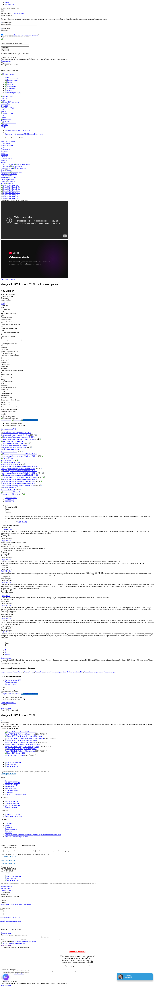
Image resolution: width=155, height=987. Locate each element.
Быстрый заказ (6, 420)
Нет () (24, 522)
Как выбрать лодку (14, 93)
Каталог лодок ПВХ (12, 801)
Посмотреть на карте (8, 774)
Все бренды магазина (12, 805)
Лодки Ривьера (109, 672)
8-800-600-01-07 (6, 13)
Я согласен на (21, 35)
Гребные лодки (12, 80)
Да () (19, 522)
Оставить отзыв (6, 529)
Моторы (10, 84)
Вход (7, 2)
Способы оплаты (11, 829)
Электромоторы (11, 788)
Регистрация (9, 4)
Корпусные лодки (11, 790)
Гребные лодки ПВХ (12, 783)
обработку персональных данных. (25, 35)
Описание (4, 174)
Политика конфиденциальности (16, 836)
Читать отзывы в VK (8, 429)
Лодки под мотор (11, 682)
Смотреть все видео (8, 279)
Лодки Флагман (51, 672)
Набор (3, 176)
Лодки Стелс (39, 672)
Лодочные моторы (11, 785)
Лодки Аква (98, 672)
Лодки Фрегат (29, 672)
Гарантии (10, 90)
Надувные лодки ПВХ (13, 680)
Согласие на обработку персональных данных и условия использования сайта (33, 835)
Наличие (4, 181)
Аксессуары (11, 86)
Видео (3, 170)
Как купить (9, 827)
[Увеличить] (10, 185)
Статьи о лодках (11, 807)
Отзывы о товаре (11, 498)
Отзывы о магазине (12, 803)
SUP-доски (9, 792)
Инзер (3, 304)
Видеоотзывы (10, 501)
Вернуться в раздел (8, 164)
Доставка (8, 831)
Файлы (3, 183)
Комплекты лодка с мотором (15, 794)
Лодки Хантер (18, 672)
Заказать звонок (18, 13)
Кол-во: (4, 900)
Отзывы (4, 179)
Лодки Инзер (89, 672)
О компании (9, 500)
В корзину (34, 420)
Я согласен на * (21, 941)
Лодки (9, 82)
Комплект (4, 177)
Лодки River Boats (63, 672)
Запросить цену (20, 943)
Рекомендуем (5, 172)
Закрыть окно (6, 61)
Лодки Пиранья (6, 672)
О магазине (11, 88)
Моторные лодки (13, 78)
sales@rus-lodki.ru (8, 863)
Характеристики (7, 168)
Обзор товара (5, 166)
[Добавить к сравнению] (16, 420)
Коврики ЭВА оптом (12, 814)
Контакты (8, 833)
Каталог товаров (8, 74)
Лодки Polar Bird (77, 672)
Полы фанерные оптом (13, 816)
